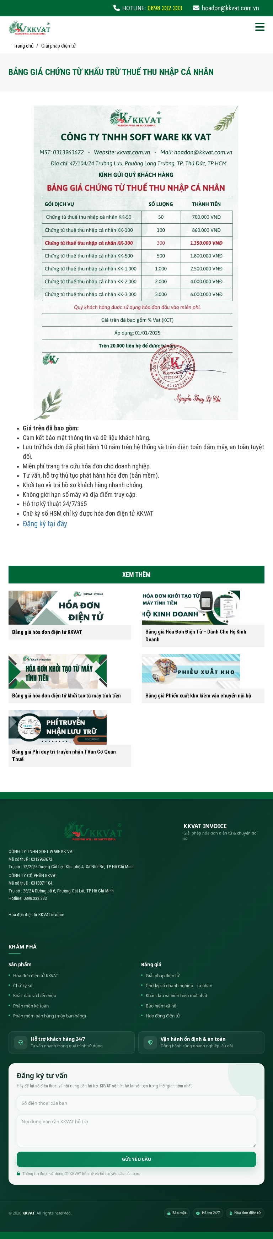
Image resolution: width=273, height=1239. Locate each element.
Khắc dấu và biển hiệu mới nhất (176, 996)
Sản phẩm (20, 964)
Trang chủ (23, 46)
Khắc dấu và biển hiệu (34, 996)
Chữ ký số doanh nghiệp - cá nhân (179, 986)
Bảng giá (151, 964)
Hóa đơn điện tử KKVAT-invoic (35, 914)
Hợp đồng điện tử (163, 1016)
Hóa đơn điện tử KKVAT (35, 976)
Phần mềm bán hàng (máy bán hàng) (49, 1016)
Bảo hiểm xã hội (161, 1006)
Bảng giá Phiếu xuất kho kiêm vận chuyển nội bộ (198, 695)
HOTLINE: (152, 8)
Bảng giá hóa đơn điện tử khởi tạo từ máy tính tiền (66, 695)
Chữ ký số (22, 986)
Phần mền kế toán (31, 1006)
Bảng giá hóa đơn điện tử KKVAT (47, 632)
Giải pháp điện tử (163, 976)
